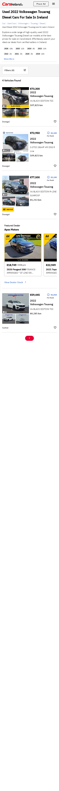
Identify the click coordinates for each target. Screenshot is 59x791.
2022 (6, 54)
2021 (17, 54)
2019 (38, 54)
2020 (27, 54)
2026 (6, 49)
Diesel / (43, 23)
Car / (4, 23)
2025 (18, 49)
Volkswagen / (24, 23)
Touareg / (35, 23)
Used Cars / (12, 23)
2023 (40, 49)
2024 (29, 49)
